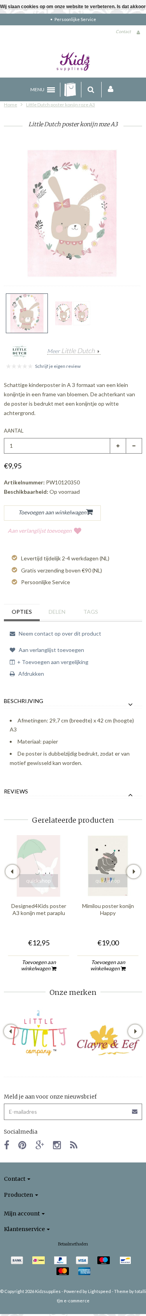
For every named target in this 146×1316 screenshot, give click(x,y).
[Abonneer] (73, 1109)
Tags (90, 611)
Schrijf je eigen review (58, 366)
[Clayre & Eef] (108, 1040)
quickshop (38, 880)
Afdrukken (30, 673)
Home (10, 105)
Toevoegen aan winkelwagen (38, 965)
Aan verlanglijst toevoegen (40, 530)
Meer (71, 351)
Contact (123, 31)
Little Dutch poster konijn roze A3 (60, 105)
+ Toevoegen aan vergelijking (52, 662)
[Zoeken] (91, 89)
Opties (22, 611)
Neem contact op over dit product (59, 633)
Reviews (16, 791)
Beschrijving (23, 701)
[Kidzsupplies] (73, 61)
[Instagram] (57, 1144)
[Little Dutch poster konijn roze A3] (27, 313)
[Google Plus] (39, 1144)
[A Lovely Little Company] (38, 1033)
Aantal (13, 430)
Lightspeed (99, 1291)
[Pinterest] (22, 1144)
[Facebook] (6, 1144)
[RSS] (73, 1144)
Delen (57, 611)
